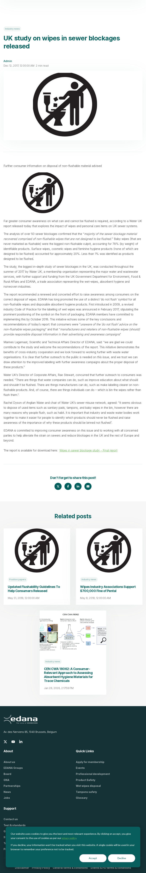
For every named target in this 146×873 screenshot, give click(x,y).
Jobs (7, 797)
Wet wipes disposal (88, 785)
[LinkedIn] (21, 742)
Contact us (11, 819)
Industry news (12, 28)
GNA (6, 779)
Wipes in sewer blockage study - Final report (88, 450)
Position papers (17, 579)
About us (9, 761)
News (7, 791)
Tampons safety (86, 791)
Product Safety (85, 779)
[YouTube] (13, 742)
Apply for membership (90, 761)
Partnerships (12, 785)
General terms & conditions (70, 867)
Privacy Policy (41, 867)
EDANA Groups (13, 767)
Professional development (93, 773)
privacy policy (69, 838)
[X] (5, 742)
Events (80, 767)
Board (7, 773)
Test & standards (15, 825)
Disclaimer (22, 867)
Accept (93, 858)
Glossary (81, 797)
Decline (122, 858)
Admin (8, 61)
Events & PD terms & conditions (111, 867)
